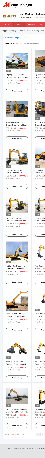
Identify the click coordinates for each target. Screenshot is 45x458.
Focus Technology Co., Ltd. (30, 448)
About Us (31, 24)
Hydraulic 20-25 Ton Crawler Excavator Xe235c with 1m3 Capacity (16, 411)
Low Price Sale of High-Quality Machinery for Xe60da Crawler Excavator (16, 172)
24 (13, 434)
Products (20, 24)
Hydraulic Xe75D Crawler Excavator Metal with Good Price (16, 220)
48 (23, 434)
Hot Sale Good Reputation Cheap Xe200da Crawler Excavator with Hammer (15, 268)
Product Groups (13, 37)
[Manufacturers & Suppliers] (17, 5)
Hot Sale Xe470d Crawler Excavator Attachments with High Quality (16, 364)
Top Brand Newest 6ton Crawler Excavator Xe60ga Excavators (16, 125)
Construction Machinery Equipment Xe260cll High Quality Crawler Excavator (15, 316)
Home (7, 24)
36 (18, 434)
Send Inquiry (17, 91)
